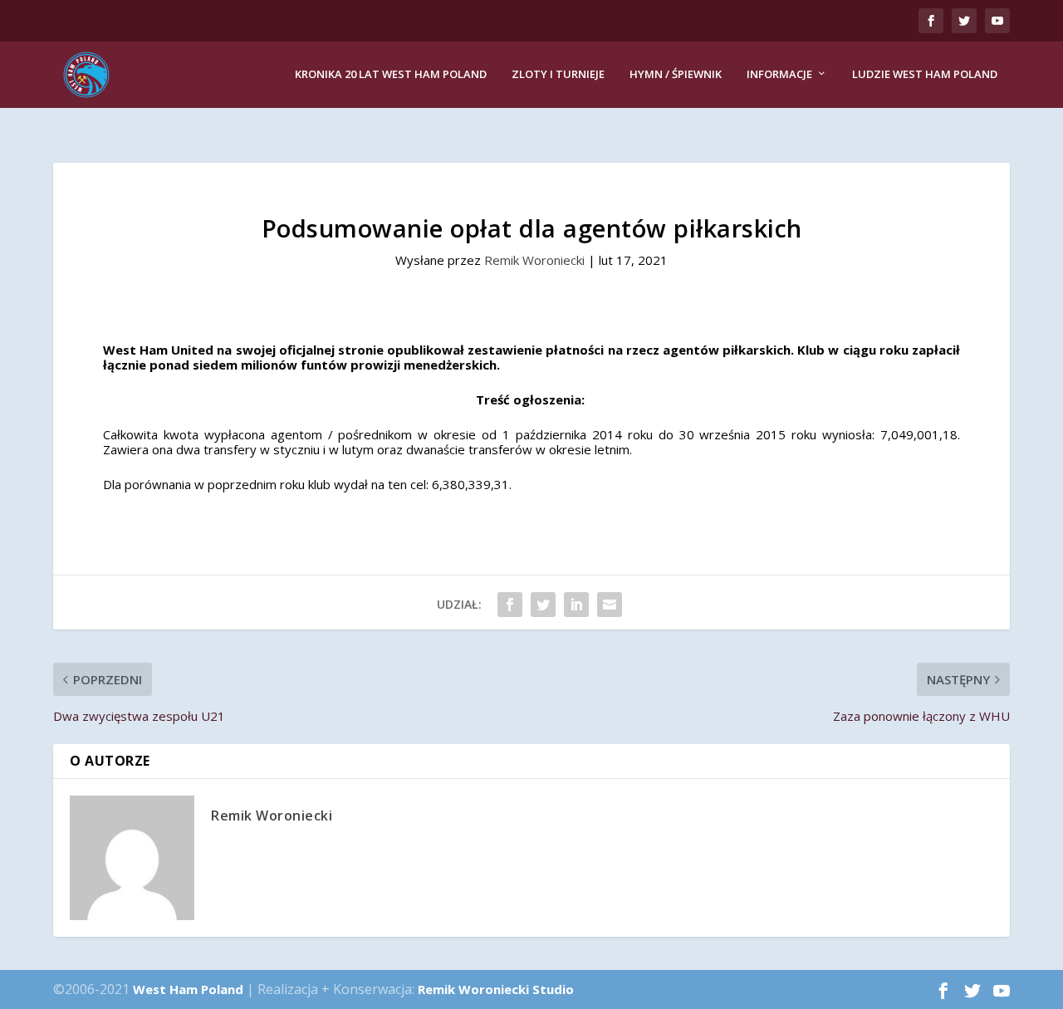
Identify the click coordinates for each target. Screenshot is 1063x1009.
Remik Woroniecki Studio (496, 989)
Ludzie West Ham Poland (924, 74)
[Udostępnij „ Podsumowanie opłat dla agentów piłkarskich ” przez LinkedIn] (576, 604)
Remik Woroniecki (534, 260)
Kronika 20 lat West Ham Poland (391, 74)
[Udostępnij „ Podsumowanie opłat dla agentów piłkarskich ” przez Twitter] (543, 604)
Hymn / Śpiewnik (675, 74)
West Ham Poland (188, 989)
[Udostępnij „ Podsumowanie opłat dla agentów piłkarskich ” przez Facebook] (510, 604)
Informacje (779, 74)
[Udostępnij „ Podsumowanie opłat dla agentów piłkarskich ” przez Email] (609, 604)
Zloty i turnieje (558, 74)
